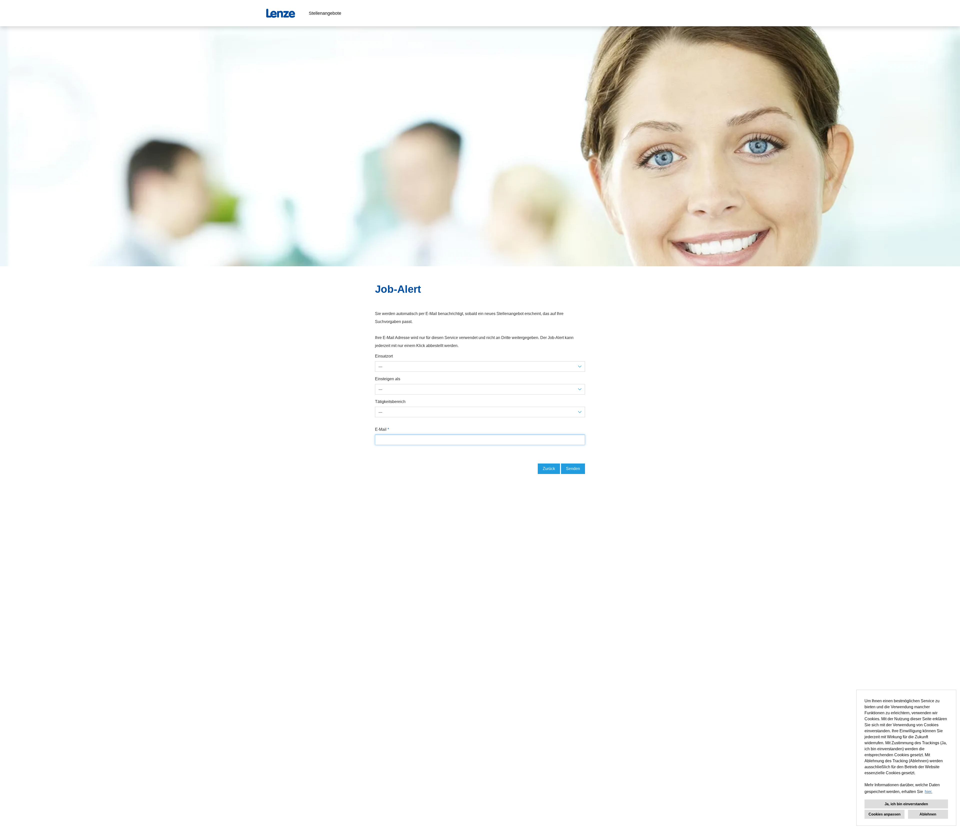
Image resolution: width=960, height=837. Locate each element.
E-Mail (382, 429)
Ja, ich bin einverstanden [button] (906, 804)
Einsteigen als (387, 379)
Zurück (549, 468)
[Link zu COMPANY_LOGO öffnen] (281, 13)
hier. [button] (928, 792)
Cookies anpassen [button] (884, 814)
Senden (573, 468)
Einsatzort (384, 356)
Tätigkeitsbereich (390, 402)
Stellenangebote (325, 13)
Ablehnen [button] (928, 814)
